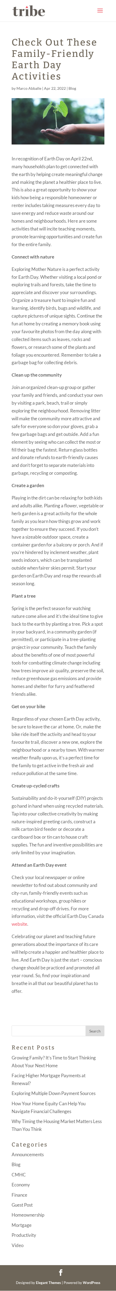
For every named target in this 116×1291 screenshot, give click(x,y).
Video (17, 1245)
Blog (72, 88)
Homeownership (28, 1215)
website (19, 924)
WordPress (91, 1282)
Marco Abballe (28, 88)
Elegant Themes (48, 1282)
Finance (19, 1195)
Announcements (28, 1154)
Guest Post (22, 1205)
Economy (21, 1184)
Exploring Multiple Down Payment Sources (53, 1093)
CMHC (19, 1175)
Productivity (24, 1235)
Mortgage (22, 1225)
